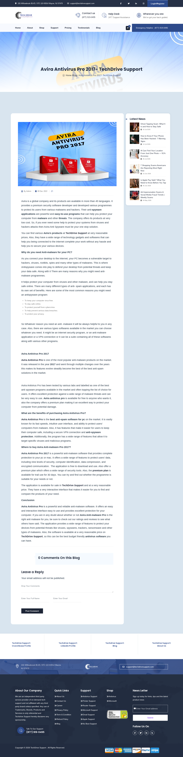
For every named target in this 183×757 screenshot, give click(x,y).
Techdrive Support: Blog (91, 644)
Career (59, 705)
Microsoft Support (90, 710)
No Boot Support (90, 724)
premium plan (100, 470)
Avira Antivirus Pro (32, 360)
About (30, 28)
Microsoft (113, 701)
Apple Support (89, 719)
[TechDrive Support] (23, 15)
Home (18, 28)
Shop (41, 28)
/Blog (74, 75)
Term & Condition (64, 715)
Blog (98, 28)
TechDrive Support (76, 233)
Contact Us (61, 701)
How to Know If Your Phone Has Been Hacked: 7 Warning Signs (153, 138)
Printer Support (89, 701)
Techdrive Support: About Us (138, 644)
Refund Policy (62, 719)
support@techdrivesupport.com (82, 3)
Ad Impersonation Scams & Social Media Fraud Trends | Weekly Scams (153, 194)
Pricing (68, 28)
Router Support (89, 705)
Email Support (89, 715)
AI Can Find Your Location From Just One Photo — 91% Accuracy (153, 153)
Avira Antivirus (29, 419)
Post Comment (32, 611)
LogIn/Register (157, 4)
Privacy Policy (62, 710)
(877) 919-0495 (88, 17)
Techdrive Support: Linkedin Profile (44, 644)
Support (54, 28)
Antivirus (112, 696)
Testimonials (84, 28)
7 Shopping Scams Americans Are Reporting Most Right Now (153, 168)
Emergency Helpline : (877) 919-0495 (152, 28)
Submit (150, 718)
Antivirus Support (90, 696)
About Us (60, 696)
